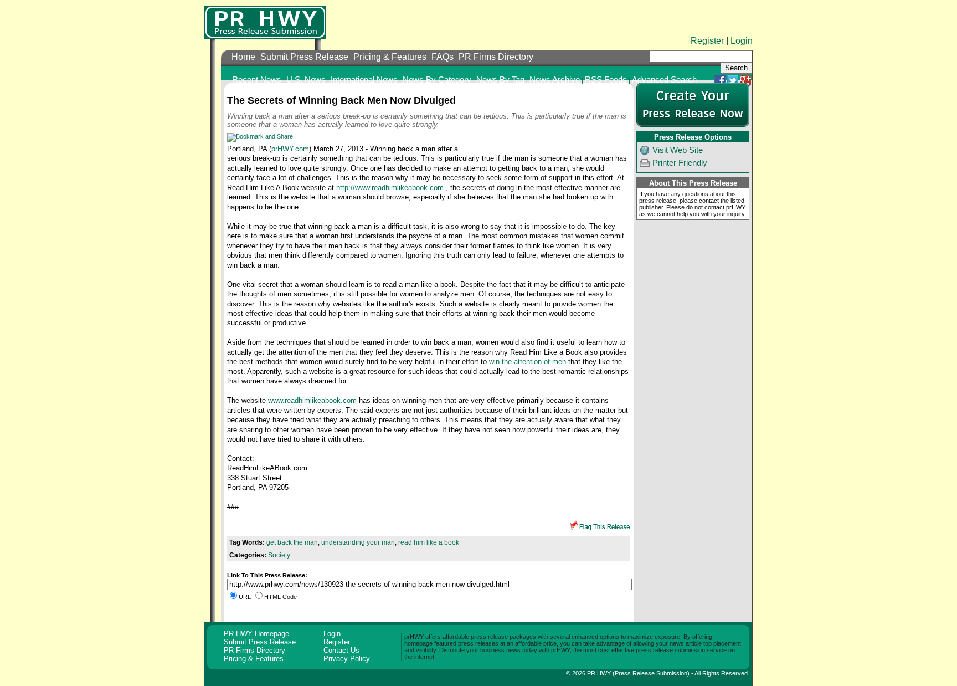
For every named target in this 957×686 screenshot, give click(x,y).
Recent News (256, 79)
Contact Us (341, 650)
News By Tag (500, 79)
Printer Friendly (679, 162)
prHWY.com (290, 149)
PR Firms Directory (496, 57)
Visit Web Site (677, 150)
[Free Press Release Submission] (265, 22)
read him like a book (428, 542)
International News (364, 79)
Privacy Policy (346, 658)
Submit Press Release (304, 57)
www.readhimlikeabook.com (312, 400)
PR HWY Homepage (256, 633)
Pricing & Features (389, 57)
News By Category (437, 79)
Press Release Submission (651, 673)
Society (279, 555)
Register (707, 40)
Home (243, 57)
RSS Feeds (606, 79)
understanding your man (358, 542)
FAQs (442, 57)
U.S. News (306, 79)
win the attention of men (527, 361)
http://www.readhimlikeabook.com (390, 187)
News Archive (554, 79)
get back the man (292, 542)
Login (741, 40)
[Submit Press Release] (692, 124)
